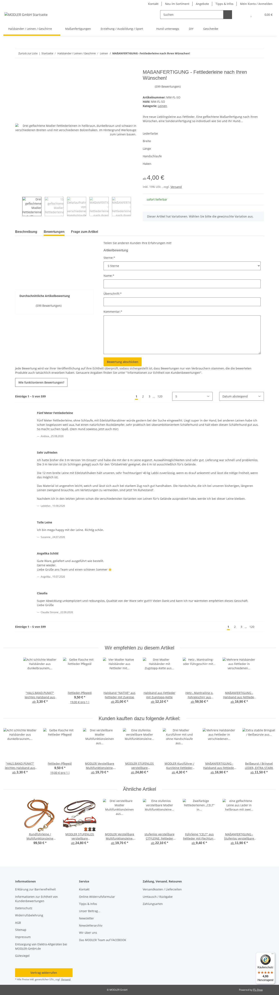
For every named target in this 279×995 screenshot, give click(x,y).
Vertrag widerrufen (43, 973)
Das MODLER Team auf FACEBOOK (102, 940)
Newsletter (86, 918)
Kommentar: (113, 311)
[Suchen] (227, 14)
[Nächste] (168, 396)
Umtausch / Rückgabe (158, 897)
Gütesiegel (22, 956)
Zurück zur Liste (28, 53)
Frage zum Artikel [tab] (84, 231)
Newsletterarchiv (90, 925)
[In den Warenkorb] (18, 67)
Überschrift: (113, 294)
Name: (109, 276)
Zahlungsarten (153, 904)
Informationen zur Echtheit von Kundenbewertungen (36, 899)
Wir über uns (88, 933)
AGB (18, 923)
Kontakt (153, 4)
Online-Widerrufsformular (97, 897)
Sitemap (20, 930)
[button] (243, 15)
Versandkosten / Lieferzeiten (162, 889)
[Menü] (272, 954)
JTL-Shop (258, 990)
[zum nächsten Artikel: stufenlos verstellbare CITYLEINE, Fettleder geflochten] (259, 53)
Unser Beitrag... (89, 911)
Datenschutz (23, 908)
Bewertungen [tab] (54, 231)
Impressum (23, 937)
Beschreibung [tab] (26, 231)
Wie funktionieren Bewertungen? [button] (41, 382)
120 (159, 396)
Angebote (202, 4)
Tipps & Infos (224, 4)
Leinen (162, 106)
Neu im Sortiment (177, 4)
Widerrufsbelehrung (29, 915)
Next (134, 206)
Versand (176, 187)
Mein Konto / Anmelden (256, 4)
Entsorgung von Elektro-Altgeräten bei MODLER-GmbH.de (41, 946)
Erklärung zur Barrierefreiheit (35, 889)
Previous (18, 206)
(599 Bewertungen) (168, 86)
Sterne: (109, 258)
